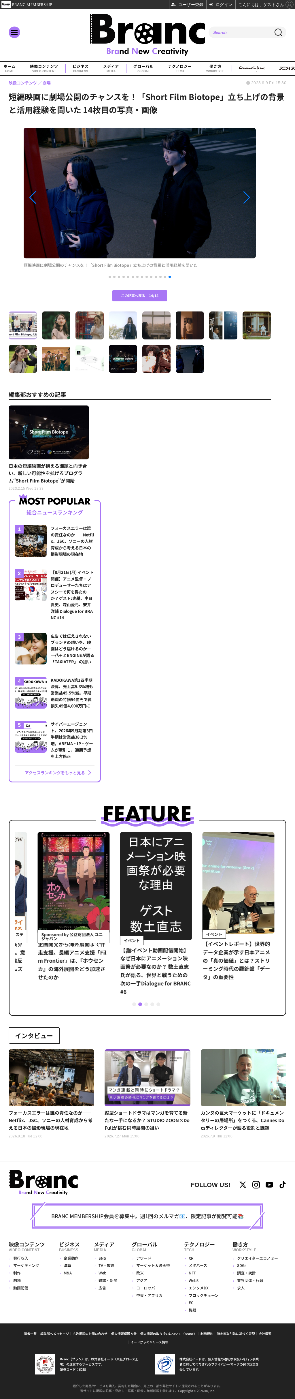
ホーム (9, 68)
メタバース (198, 1265)
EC (191, 1302)
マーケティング (26, 1265)
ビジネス (81, 68)
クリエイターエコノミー (257, 1258)
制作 (17, 1273)
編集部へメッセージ (54, 1333)
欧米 (140, 1273)
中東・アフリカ (149, 1295)
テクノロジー (180, 68)
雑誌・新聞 (108, 1280)
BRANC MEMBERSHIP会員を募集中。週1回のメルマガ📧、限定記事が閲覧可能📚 (147, 1216)
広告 (102, 1288)
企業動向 (71, 1258)
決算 (67, 1265)
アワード (143, 1258)
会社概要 (265, 1333)
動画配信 (20, 1288)
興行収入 (20, 1258)
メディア (111, 68)
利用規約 (207, 1333)
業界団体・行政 (250, 1280)
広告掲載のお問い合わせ (90, 1333)
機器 (192, 1310)
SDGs (241, 1265)
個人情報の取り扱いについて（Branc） (168, 1333)
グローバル (143, 68)
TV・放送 (106, 1265)
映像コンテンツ (44, 68)
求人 (241, 1288)
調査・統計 (246, 1273)
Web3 (193, 1280)
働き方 (215, 68)
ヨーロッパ (145, 1288)
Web (102, 1273)
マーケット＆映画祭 (153, 1265)
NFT (192, 1273)
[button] (58, 197)
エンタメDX (199, 1288)
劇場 (17, 1280)
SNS (102, 1258)
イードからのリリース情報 (149, 1342)
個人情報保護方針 (124, 1333)
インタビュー (34, 1035)
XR (191, 1258)
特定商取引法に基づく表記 (236, 1333)
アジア (141, 1280)
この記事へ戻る (139, 295)
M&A (68, 1273)
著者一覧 (30, 1333)
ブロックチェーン (203, 1295)
